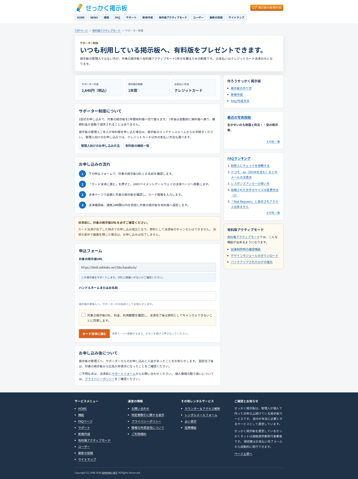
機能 (106, 17)
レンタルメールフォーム (201, 415)
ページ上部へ (243, 453)
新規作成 (147, 17)
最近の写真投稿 (239, 117)
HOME (80, 17)
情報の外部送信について (147, 427)
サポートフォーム (124, 373)
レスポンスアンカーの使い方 (250, 183)
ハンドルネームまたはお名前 (98, 287)
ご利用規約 (138, 434)
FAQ (117, 17)
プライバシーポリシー (100, 379)
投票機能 (191, 427)
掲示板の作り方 (241, 88)
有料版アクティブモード (173, 17)
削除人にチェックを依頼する (250, 165)
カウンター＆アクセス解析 (202, 408)
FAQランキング (239, 158)
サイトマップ (236, 17)
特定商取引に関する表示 (147, 415)
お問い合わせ (140, 408)
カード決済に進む (94, 333)
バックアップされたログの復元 (252, 262)
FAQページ (85, 421)
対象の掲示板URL (91, 259)
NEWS (94, 17)
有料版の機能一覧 (137, 145)
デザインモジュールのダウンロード (254, 255)
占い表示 (191, 421)
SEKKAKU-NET (109, 472)
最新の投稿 (216, 17)
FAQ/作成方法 (240, 101)
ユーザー (198, 17)
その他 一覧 (273, 141)
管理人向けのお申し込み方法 (100, 145)
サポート (131, 17)
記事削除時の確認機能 (246, 249)
